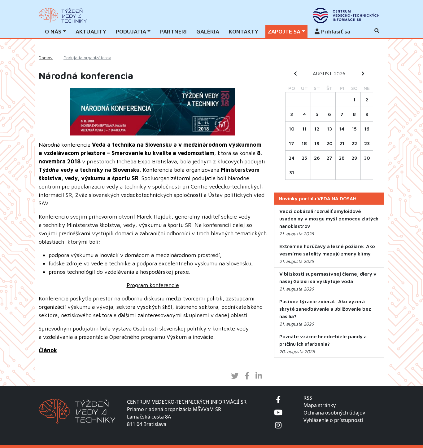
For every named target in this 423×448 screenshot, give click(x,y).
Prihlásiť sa (335, 31)
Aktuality (91, 31)
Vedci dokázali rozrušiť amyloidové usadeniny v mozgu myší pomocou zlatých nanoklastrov (328, 218)
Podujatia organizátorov (87, 57)
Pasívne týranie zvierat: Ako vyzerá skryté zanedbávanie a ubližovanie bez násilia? (325, 309)
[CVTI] (346, 15)
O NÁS (53, 31)
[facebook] (278, 399)
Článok (48, 350)
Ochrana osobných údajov (334, 412)
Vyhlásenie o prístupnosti (333, 420)
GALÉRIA (207, 31)
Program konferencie (153, 285)
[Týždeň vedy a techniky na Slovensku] (63, 15)
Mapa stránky (319, 405)
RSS (307, 397)
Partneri (173, 31)
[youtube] (278, 412)
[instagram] (278, 425)
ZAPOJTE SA (284, 31)
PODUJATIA (131, 31)
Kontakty (243, 31)
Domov (46, 57)
